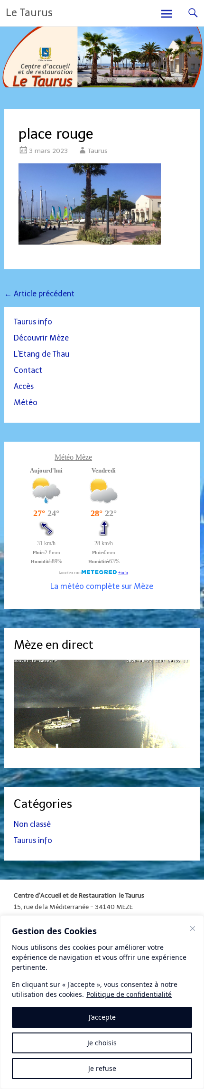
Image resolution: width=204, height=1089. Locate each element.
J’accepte (102, 1017)
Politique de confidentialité (129, 994)
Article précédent (39, 293)
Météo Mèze (73, 457)
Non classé (32, 824)
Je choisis (102, 1042)
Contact (28, 370)
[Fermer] (192, 928)
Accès (24, 386)
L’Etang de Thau (41, 354)
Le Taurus (29, 12)
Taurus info (33, 321)
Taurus (98, 151)
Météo (25, 402)
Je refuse (102, 1068)
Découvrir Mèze (41, 337)
